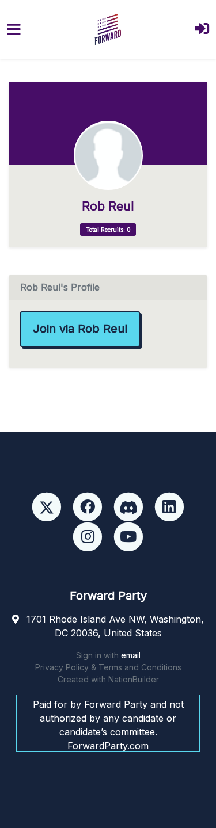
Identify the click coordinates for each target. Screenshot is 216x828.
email (131, 655)
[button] (202, 29)
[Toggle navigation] (14, 30)
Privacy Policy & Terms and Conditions (108, 667)
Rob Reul (108, 206)
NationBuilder (133, 679)
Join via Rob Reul (80, 328)
